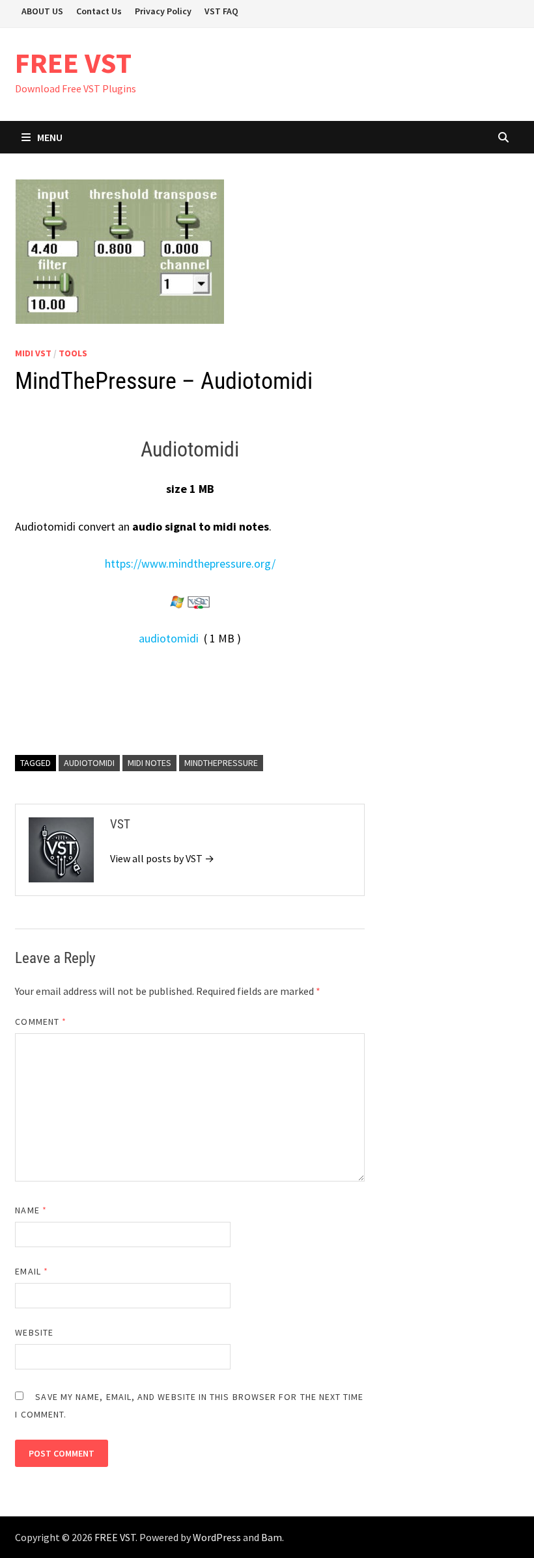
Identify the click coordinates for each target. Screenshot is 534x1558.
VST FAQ (221, 11)
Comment (40, 1021)
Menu (50, 137)
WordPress (217, 1537)
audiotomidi (169, 638)
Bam (271, 1537)
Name (30, 1210)
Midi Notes (149, 763)
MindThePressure (221, 763)
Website (34, 1332)
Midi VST (33, 353)
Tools (73, 353)
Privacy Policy (163, 11)
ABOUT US (42, 11)
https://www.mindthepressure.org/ (190, 563)
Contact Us (99, 11)
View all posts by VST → (162, 858)
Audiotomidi (89, 763)
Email (31, 1271)
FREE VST (73, 63)
